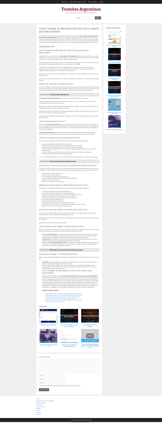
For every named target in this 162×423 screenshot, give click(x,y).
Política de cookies (92, 1)
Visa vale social (40, 406)
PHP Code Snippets (76, 422)
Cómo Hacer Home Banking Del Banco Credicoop (114, 46)
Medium (38, 412)
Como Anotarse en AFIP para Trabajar (90, 325)
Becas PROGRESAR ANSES (114, 62)
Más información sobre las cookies (78, 1)
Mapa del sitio (64, 1)
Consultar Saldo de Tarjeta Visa (48, 325)
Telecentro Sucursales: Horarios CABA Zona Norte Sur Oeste (60, 298)
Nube (37, 410)
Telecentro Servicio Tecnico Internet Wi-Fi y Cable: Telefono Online (62, 296)
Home (37, 399)
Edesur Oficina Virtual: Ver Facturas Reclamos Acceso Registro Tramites (63, 295)
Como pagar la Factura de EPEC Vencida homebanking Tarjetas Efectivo (63, 293)
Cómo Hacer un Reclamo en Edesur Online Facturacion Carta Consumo (63, 300)
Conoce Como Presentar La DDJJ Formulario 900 (114, 113)
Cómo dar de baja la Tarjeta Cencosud (114, 129)
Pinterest (38, 408)
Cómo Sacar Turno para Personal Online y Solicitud (69, 325)
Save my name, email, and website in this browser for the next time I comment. (60, 385)
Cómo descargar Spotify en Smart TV (48, 345)
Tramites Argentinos (81, 9)
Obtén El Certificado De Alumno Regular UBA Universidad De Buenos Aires (90, 346)
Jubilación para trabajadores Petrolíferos (114, 79)
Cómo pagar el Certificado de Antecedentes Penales (69, 345)
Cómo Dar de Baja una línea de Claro (54, 301)
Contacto (101, 1)
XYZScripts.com (86, 422)
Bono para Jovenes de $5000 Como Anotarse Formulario (114, 96)
